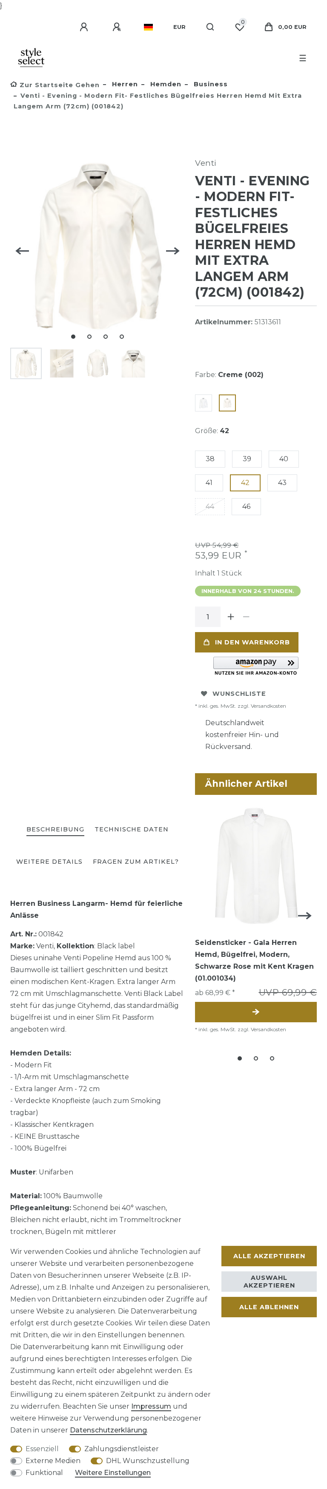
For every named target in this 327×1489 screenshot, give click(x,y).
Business (210, 84)
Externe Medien (53, 1461)
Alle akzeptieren (269, 1256)
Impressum (151, 1406)
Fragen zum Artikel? (136, 861)
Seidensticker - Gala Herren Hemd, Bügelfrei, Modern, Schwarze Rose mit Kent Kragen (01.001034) (254, 960)
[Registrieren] (118, 27)
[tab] (55, 830)
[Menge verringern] (246, 617)
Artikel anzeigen (256, 1012)
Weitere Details (49, 861)
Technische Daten (132, 829)
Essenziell (42, 1449)
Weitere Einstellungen (113, 1473)
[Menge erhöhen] (230, 617)
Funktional (44, 1473)
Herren (124, 84)
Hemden (164, 84)
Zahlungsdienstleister (121, 1449)
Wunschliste (239, 694)
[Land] (148, 27)
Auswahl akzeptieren (269, 1281)
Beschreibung (55, 829)
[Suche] (210, 27)
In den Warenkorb (252, 642)
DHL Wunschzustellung (147, 1461)
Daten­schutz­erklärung (108, 1430)
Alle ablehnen (269, 1307)
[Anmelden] (85, 27)
